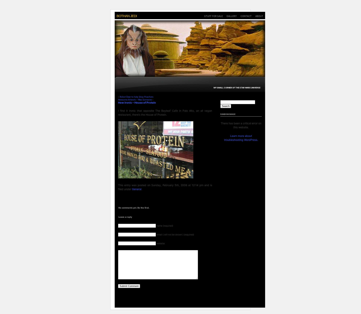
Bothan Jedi (127, 16)
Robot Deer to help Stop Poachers (136, 97)
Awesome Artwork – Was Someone (135, 99)
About (259, 16)
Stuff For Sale (213, 16)
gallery (232, 16)
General (136, 189)
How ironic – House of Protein (137, 102)
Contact (246, 16)
